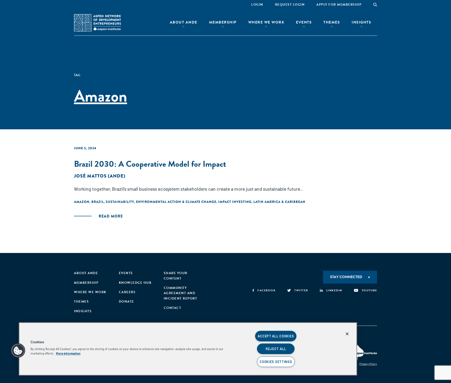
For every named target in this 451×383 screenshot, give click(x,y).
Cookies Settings (276, 362)
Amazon (81, 201)
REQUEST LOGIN (290, 4)
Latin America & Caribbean (279, 201)
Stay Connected (346, 277)
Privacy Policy (368, 363)
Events (304, 22)
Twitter (301, 290)
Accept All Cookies (276, 336)
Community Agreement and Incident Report (180, 293)
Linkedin (334, 290)
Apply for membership (339, 4)
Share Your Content (175, 276)
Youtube (369, 290)
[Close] (347, 334)
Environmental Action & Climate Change (176, 201)
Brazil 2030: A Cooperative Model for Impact (150, 164)
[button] (18, 350)
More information (68, 353)
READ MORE (111, 216)
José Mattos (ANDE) (99, 176)
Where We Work (266, 22)
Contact (172, 307)
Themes (331, 22)
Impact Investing (235, 201)
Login (257, 4)
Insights (361, 22)
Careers (127, 292)
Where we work (90, 292)
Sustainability (120, 201)
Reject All (276, 349)
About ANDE (183, 22)
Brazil (97, 201)
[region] (188, 348)
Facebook (266, 290)
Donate (126, 301)
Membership (223, 22)
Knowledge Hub (135, 282)
